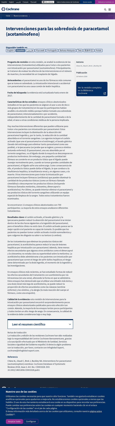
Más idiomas (49, 2)
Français (25, 2)
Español (4, 2)
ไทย (80, 50)
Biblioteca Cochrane (105, 2)
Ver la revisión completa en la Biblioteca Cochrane (90, 90)
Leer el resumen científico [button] (28, 324)
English (11, 2)
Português (52, 50)
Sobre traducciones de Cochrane (68, 2)
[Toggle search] (105, 9)
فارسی (18, 2)
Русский (33, 2)
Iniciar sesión (87, 2)
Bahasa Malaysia (67, 50)
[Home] (11, 9)
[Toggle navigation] (109, 9)
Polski (98, 50)
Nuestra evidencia (21, 16)
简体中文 (88, 50)
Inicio (8, 16)
